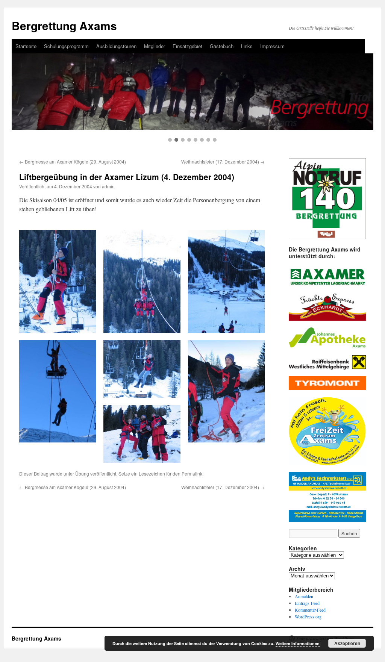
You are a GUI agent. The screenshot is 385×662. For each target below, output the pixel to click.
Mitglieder (154, 46)
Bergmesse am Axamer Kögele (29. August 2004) (72, 161)
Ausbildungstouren (116, 46)
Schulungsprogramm (66, 46)
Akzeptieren (347, 643)
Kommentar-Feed (310, 610)
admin (108, 186)
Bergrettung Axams (64, 25)
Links (247, 46)
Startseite (25, 46)
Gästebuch (221, 46)
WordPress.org (308, 617)
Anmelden (304, 596)
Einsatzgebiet (187, 46)
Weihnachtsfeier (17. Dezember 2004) (223, 161)
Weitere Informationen (298, 643)
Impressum (272, 46)
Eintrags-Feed (307, 603)
